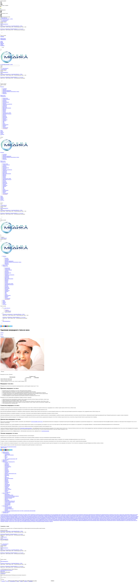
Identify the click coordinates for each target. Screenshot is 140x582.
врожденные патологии (8, 515)
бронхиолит (86, 514)
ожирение (68, 517)
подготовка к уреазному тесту (52, 518)
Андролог (4, 100)
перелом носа (24, 518)
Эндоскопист (5, 128)
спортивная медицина (4, 520)
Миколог (6, 479)
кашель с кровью (44, 516)
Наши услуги (3, 38)
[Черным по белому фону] (0, 6)
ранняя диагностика (58, 519)
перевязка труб (19, 518)
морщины (44, 517)
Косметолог (5, 172)
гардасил (21, 515)
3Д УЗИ (1, 514)
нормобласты (60, 517)
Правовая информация (7, 90)
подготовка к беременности (41, 518)
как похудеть (38, 516)
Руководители (5, 98)
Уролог (4, 123)
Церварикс (2, 521)
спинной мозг (123, 519)
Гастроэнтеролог (6, 102)
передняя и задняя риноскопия (26, 428)
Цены (1, 41)
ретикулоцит (90, 519)
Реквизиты (5, 93)
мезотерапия (32, 517)
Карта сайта (2, 571)
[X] (5, 326)
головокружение (73, 515)
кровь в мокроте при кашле (93, 516)
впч (135, 514)
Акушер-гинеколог (6, 99)
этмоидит (51, 521)
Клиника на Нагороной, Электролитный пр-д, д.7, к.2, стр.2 (11, 534)
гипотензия (63, 515)
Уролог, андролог (8, 489)
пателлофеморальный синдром (10, 518)
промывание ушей (28, 519)
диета (129, 515)
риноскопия (10, 446)
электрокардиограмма (40, 521)
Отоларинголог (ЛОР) (7, 112)
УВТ (3, 121)
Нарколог (4, 108)
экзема (20, 521)
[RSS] (0, 327)
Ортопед (4, 111)
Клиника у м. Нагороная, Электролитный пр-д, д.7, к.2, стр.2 (11, 28)
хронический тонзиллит (111, 520)
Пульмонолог (7, 485)
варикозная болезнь (105, 514)
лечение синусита (124, 516)
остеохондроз (109, 517)
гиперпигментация (47, 515)
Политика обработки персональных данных (11, 91)
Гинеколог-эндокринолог (7, 169)
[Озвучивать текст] (1, 14)
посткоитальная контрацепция (80, 518)
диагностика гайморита (100, 515)
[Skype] (10, 326)
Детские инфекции (8, 506)
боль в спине (61, 514)
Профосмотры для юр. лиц (10, 500)
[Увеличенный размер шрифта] (1, 4)
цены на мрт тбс (134, 520)
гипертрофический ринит (56, 515)
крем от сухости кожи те (83, 516)
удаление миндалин (62, 520)
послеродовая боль (70, 518)
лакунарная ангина (101, 516)
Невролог (4, 109)
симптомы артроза (102, 519)
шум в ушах (17, 521)
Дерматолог (5, 170)
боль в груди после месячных (53, 514)
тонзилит (28, 520)
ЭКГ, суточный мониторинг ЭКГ (11, 458)
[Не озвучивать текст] (1, 15)
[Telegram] (11, 326)
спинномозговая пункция (131, 519)
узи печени (69, 520)
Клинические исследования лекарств (12, 496)
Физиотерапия (7, 503)
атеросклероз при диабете (22, 514)
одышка (64, 517)
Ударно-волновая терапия (9, 501)
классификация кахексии (52, 516)
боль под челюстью (71, 514)
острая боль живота (115, 517)
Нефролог (7, 481)
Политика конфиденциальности (6, 570)
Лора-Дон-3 (4, 517)
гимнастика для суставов (28, 515)
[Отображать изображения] (1, 11)
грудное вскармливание (86, 515)
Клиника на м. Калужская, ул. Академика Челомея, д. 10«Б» (11, 531)
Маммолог (7, 477)
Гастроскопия (7, 453)
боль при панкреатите (79, 514)
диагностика (93, 515)
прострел (37, 519)
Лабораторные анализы (9, 454)
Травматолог (5, 119)
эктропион (34, 521)
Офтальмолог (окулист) (7, 113)
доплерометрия (133, 515)
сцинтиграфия (24, 520)
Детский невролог (8, 507)
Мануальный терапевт (7, 107)
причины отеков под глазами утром (12, 519)
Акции (1, 42)
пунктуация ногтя (51, 519)
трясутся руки (46, 520)
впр (133, 514)
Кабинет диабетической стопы (10, 473)
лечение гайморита (116, 516)
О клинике (5, 88)
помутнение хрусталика (62, 518)
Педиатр (6, 509)
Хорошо (52, 580)
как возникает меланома (31, 516)
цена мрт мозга (128, 520)
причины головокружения (129, 518)
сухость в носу (11, 520)
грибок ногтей (78, 515)
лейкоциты (108, 516)
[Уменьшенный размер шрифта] (0, 1)
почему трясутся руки (90, 518)
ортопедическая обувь (86, 517)
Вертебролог (7, 465)
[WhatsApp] (8, 326)
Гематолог (4, 103)
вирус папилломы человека (127, 514)
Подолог (4, 114)
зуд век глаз (20, 516)
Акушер (6, 462)
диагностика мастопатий (109, 515)
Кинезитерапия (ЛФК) (9, 495)
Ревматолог (5, 116)
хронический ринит (103, 520)
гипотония (67, 515)
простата (33, 519)
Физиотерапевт (5, 124)
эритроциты (47, 521)
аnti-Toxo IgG (6, 514)
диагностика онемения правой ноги (121, 515)
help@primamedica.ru (4, 72)
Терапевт (4, 118)
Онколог (4, 110)
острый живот (122, 517)
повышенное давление (31, 518)
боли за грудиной (44, 514)
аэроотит (29, 514)
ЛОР (6, 476)
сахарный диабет (96, 519)
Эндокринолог (5, 127)
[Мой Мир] (4, 326)
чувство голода (11, 521)
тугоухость (51, 520)
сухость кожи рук (18, 520)
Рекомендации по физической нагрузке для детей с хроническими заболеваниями (20, 510)
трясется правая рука (39, 520)
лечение (111, 516)
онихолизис (80, 517)
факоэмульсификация (83, 520)
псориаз (46, 519)
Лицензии (4, 89)
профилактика (41, 519)
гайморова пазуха (16, 515)
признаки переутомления (119, 518)
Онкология (7, 482)
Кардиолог (5, 171)
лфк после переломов (10, 517)
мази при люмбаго (21, 517)
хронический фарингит (120, 520)
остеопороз (104, 517)
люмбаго (16, 517)
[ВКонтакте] (1, 326)
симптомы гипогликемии (111, 519)
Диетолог (6, 472)
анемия (16, 514)
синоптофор (118, 519)
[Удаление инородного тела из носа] (22, 370)
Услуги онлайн (7, 502)
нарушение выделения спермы (51, 517)
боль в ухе (66, 514)
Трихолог (4, 120)
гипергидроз (35, 515)
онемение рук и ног (73, 517)
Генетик (6, 468)
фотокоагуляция (96, 520)
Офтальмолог (7, 484)
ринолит (14, 446)
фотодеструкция (90, 520)
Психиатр (4, 115)
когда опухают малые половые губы (64, 516)
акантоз (10, 514)
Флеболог (4, 125)
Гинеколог (7, 470)
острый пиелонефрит (134, 517)
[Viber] (7, 326)
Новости (2, 43)
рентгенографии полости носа (37, 421)
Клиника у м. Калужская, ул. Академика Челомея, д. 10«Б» (11, 25)
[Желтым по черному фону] (0, 7)
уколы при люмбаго (75, 520)
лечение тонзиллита (131, 516)
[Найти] (1, 67)
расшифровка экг (75, 519)
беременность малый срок (36, 514)
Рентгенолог (5, 117)
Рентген (6, 456)
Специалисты (3, 39)
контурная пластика (74, 516)
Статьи (1, 44)
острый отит (127, 517)
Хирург (4, 126)
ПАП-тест (2, 518)
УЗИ (3, 122)
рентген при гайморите (83, 519)
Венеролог (5, 101)
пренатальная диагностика (99, 518)
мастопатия (27, 517)
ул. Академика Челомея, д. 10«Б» (6, 18)
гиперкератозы (41, 515)
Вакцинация (7, 494)
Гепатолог (7, 469)
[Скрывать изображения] (1, 12)
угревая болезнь (56, 520)
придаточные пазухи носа (109, 518)
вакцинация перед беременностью (94, 514)
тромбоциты (32, 520)
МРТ (6, 455)
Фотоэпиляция (7, 504)
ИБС (23, 516)
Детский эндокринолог (9, 508)
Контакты (2, 45)
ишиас (25, 516)
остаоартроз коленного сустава (96, 517)
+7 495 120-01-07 (5, 20)
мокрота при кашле (38, 517)
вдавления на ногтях (113, 514)
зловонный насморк (14, 516)
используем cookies (33, 580)
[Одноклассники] (2, 326)
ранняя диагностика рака (67, 519)
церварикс (7, 521)
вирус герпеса (119, 514)
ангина (13, 514)
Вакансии (4, 92)
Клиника (2, 36)
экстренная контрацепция (27, 521)
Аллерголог (7, 463)
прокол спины (22, 519)
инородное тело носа (4, 446)
